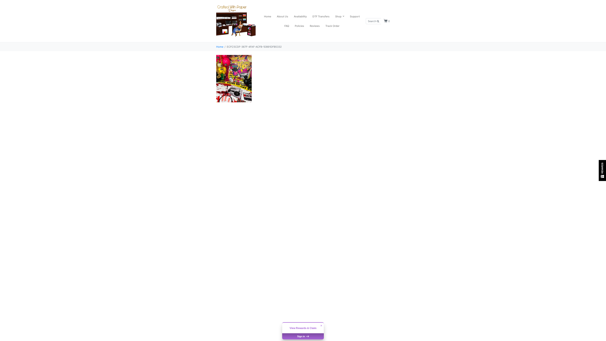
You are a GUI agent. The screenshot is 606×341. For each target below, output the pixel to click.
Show (602, 170)
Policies (299, 25)
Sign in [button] (301, 336)
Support (355, 16)
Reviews (315, 25)
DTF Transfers (321, 16)
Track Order (332, 25)
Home (267, 16)
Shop (338, 16)
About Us (282, 16)
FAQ (286, 25)
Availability (300, 16)
